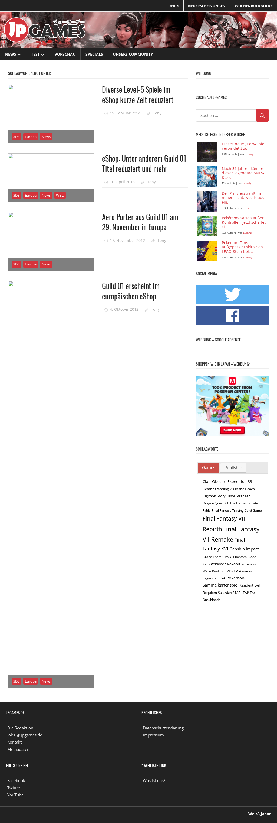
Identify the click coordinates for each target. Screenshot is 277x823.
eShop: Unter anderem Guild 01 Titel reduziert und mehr (144, 163)
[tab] (208, 468)
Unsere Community (133, 54)
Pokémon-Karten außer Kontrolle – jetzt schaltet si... (244, 223)
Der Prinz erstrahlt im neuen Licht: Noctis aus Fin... (243, 198)
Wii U (60, 195)
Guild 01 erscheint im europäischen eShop (131, 290)
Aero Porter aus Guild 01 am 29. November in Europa (140, 221)
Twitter (13, 787)
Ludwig (249, 154)
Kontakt (14, 742)
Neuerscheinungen (207, 5)
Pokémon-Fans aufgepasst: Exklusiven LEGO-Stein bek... (242, 247)
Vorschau (65, 54)
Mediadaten (18, 749)
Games (208, 467)
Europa (31, 136)
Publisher (233, 467)
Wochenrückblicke (253, 5)
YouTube (15, 795)
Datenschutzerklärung (163, 728)
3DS (16, 136)
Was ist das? (154, 780)
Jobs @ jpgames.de (24, 735)
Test (35, 54)
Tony (157, 113)
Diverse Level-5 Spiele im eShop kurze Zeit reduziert (137, 94)
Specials (94, 54)
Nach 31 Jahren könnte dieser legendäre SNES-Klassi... (243, 173)
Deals (173, 5)
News (10, 54)
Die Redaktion (20, 728)
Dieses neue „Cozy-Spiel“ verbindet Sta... (244, 146)
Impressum (153, 735)
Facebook (16, 780)
